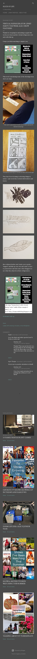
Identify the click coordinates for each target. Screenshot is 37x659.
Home (5, 13)
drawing (12, 325)
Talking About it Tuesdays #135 (18, 636)
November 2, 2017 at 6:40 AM (20, 334)
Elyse (10, 335)
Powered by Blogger (20, 650)
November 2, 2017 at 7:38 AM (22, 343)
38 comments (10, 639)
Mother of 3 (17, 342)
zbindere (23, 653)
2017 (8, 325)
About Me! (23, 13)
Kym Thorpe (12, 361)
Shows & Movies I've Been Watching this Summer (14, 582)
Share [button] (4, 323)
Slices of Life (8, 6)
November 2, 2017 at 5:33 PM (24, 361)
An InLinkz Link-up (8, 316)
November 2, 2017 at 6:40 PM (22, 368)
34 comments (10, 531)
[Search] (33, 3)
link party (16, 325)
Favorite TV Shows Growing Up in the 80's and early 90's (18, 491)
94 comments (10, 495)
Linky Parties (13, 13)
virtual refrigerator (25, 325)
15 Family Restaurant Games (17, 437)
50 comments (10, 586)
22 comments (10, 440)
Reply (10, 357)
